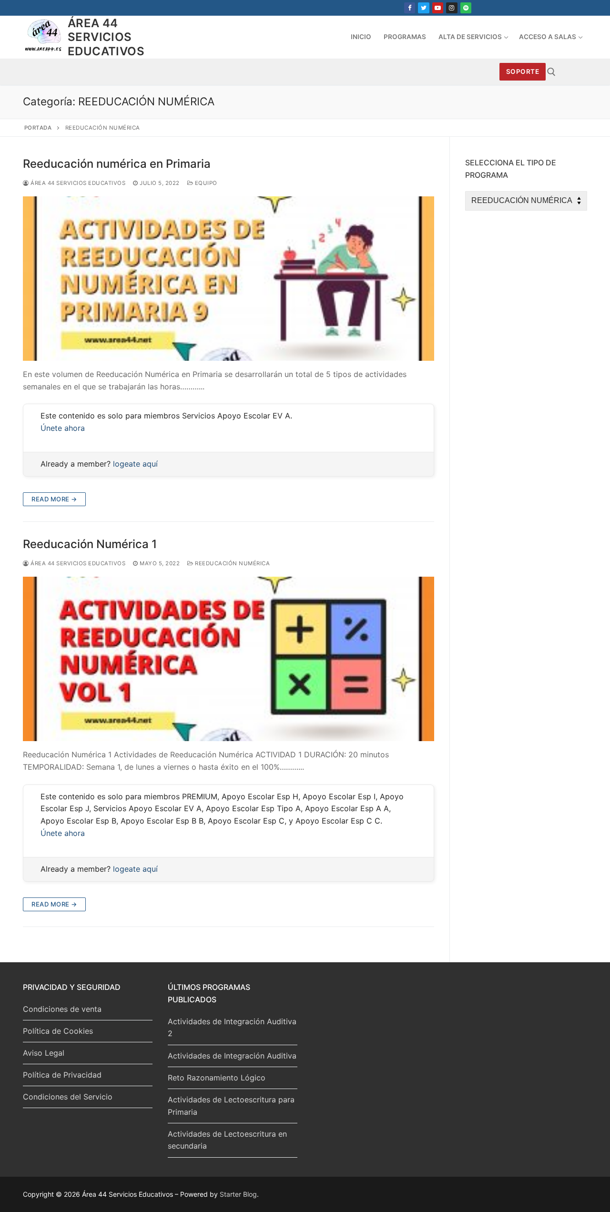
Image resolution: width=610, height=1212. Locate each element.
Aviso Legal (43, 1053)
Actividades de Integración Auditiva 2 (232, 1028)
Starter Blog (238, 1194)
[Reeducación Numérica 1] (228, 659)
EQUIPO (205, 183)
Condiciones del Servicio (67, 1096)
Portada (38, 127)
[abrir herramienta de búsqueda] (551, 72)
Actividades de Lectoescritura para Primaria (231, 1106)
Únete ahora (63, 428)
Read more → (54, 499)
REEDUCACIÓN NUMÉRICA (231, 563)
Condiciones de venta (62, 1009)
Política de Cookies (58, 1031)
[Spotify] (465, 7)
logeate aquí (135, 464)
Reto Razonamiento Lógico (216, 1077)
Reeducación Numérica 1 (90, 544)
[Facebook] (409, 7)
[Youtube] (437, 7)
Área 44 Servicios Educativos (106, 37)
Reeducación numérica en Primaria (117, 164)
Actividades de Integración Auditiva (232, 1055)
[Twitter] (423, 7)
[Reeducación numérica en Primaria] (228, 278)
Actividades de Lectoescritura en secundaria (227, 1140)
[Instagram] (451, 7)
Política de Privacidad (62, 1075)
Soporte (522, 71)
